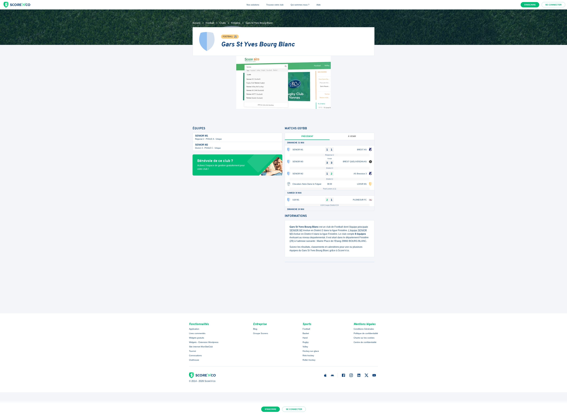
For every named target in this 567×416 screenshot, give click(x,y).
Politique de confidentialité (366, 333)
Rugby (306, 342)
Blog (255, 329)
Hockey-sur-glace (311, 351)
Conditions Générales (364, 329)
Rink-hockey (308, 355)
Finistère (235, 23)
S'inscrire (530, 5)
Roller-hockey (309, 360)
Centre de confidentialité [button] (365, 342)
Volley (305, 346)
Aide (318, 5)
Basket (306, 333)
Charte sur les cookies (364, 338)
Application (194, 329)
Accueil (196, 23)
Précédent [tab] (307, 136)
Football (210, 23)
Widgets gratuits (196, 338)
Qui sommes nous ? (300, 5)
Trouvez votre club (275, 5)
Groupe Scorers (260, 333)
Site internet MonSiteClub (201, 346)
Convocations (195, 355)
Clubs (223, 23)
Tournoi (192, 351)
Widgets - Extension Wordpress (203, 342)
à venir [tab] (352, 136)
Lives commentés (197, 333)
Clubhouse (194, 360)
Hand (305, 338)
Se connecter (553, 5)
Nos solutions (253, 5)
